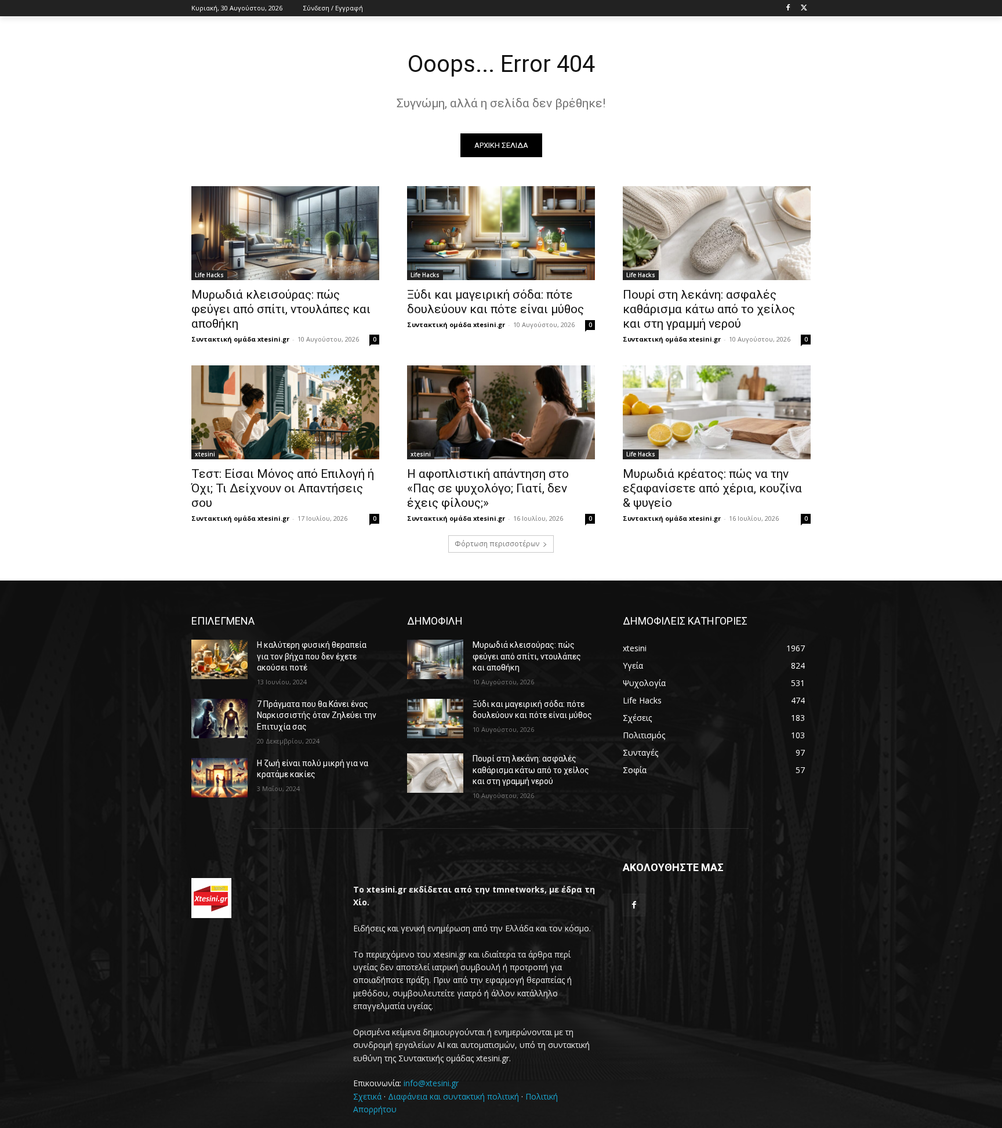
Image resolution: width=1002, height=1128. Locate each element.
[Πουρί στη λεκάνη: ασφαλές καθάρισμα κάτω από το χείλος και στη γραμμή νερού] (717, 233)
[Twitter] (804, 8)
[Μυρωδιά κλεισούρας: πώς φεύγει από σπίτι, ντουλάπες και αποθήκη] (285, 233)
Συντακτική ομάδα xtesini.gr (240, 339)
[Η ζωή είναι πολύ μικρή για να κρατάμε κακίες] (219, 777)
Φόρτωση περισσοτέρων (497, 544)
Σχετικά (367, 1096)
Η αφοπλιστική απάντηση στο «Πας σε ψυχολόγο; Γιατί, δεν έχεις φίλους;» (488, 488)
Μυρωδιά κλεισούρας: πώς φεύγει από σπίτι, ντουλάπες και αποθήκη (281, 309)
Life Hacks (209, 275)
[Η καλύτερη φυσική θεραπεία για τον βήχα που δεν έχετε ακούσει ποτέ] (219, 659)
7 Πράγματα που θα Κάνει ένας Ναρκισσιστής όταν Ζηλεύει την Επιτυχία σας (316, 715)
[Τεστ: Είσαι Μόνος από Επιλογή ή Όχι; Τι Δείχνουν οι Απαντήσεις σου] (285, 412)
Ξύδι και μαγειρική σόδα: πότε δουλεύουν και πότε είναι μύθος (495, 302)
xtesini (205, 454)
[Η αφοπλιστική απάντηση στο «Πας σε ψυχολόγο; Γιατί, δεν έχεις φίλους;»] (501, 412)
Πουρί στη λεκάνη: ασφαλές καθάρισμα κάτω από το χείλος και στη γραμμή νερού (709, 309)
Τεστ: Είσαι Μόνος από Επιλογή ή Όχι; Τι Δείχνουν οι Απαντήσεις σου (282, 488)
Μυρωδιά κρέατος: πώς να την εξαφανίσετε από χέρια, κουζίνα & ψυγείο (712, 488)
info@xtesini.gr (431, 1083)
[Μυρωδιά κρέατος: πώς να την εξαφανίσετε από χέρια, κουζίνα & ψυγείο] (717, 412)
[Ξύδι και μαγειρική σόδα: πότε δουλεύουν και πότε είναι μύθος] (501, 233)
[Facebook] (787, 8)
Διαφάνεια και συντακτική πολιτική (453, 1096)
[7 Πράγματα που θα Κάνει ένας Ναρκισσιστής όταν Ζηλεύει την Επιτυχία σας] (219, 718)
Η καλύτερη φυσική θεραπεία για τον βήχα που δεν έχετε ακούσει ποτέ (311, 656)
